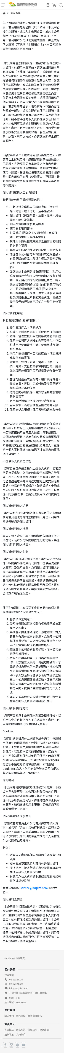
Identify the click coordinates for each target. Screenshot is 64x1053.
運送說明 (44, 1029)
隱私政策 (20, 1029)
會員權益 (9, 1029)
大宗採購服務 (35, 1015)
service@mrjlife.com (34, 888)
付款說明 (32, 1029)
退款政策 (9, 1034)
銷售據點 (20, 1015)
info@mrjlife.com (18, 988)
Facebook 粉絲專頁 (14, 958)
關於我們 (9, 1015)
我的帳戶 (20, 1034)
